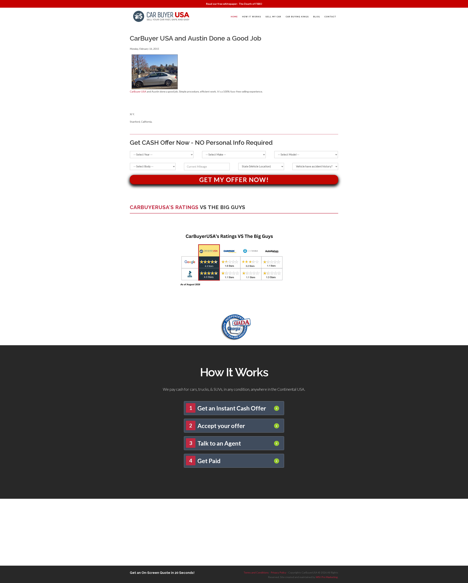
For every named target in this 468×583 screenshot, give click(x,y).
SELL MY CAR (273, 17)
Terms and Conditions (256, 572)
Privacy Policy (278, 572)
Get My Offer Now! (234, 179)
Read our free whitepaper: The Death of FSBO (234, 3)
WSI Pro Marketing (327, 577)
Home (234, 17)
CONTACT (330, 17)
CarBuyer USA (138, 91)
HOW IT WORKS (251, 17)
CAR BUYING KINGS (297, 17)
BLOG (316, 17)
